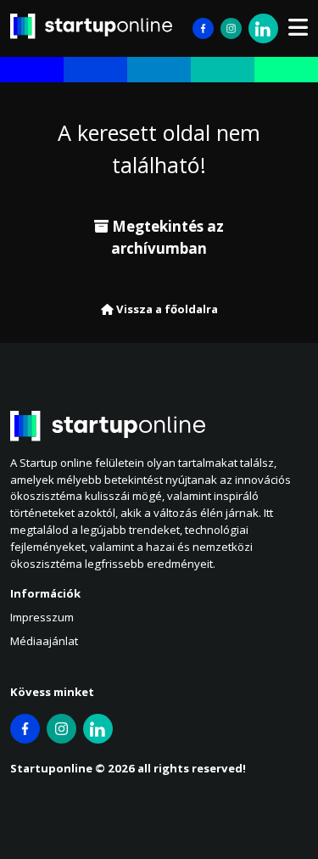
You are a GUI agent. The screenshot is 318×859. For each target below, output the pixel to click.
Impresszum (42, 617)
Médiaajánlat (44, 640)
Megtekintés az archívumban (166, 237)
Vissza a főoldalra (166, 309)
